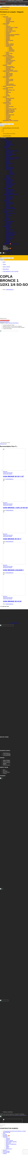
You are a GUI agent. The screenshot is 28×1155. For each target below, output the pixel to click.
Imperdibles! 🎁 (7, 248)
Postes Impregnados (9, 87)
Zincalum (7, 101)
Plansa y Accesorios (9, 61)
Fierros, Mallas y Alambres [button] (10, 71)
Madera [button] (5, 65)
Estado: (1, 318)
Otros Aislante (8, 19)
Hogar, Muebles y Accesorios (11, 108)
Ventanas (7, 54)
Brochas (7, 105)
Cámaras (10, 47)
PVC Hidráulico (9, 62)
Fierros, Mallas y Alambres (11, 1141)
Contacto (5, 773)
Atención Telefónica (7, 127)
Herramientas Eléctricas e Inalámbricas (13, 34)
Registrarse (8, 135)
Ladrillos (7, 81)
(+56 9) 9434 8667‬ (7, 755)
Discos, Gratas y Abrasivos (11, 30)
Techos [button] (5, 96)
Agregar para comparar (4, 321)
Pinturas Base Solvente (10, 114)
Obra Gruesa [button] (6, 76)
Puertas (7, 42)
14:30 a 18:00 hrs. (6, 762)
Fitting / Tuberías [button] (7, 55)
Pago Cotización (6, 772)
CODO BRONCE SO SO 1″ (12, 539)
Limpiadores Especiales (10, 109)
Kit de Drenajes (11, 50)
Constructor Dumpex (4, 9)
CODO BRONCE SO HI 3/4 (12, 601)
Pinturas (7, 113)
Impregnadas (8, 68)
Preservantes (8, 117)
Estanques (11, 48)
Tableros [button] (5, 88)
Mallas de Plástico (9, 75)
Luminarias (8, 37)
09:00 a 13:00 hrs (6, 764)
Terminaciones (9, 1148)
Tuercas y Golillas (9, 53)
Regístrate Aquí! (3, 443)
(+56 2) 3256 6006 (7, 754)
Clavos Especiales (9, 29)
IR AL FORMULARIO (14, 623)
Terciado (7, 94)
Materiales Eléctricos (9, 40)
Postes (7, 1145)
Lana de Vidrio (8, 17)
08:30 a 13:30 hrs (6, 761)
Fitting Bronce (8, 59)
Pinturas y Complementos (11, 1144)
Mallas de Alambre (9, 74)
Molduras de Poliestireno (10, 111)
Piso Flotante (8, 115)
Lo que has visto (6, 1152)
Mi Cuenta (5, 770)
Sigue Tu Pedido (9, 250)
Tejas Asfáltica (8, 100)
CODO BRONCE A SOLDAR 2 (13, 570)
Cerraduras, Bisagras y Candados (12, 27)
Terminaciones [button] (7, 102)
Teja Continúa (8, 99)
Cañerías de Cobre (9, 58)
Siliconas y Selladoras (10, 43)
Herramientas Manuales (10, 35)
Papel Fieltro (8, 20)
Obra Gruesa (8, 1142)
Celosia (7, 91)
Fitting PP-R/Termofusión (10, 60)
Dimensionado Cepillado (10, 67)
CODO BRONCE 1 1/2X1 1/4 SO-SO (15, 507)
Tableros (7, 1146)
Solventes (7, 118)
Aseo (7, 25)
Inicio (4, 245)
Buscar (2, 125)
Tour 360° (5, 247)
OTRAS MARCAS (10, 289)
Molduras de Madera (9, 112)
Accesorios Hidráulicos (10, 56)
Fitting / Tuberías (8, 322)
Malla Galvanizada (9, 73)
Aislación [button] (5, 16)
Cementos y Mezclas (9, 79)
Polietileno (8, 22)
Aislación (8, 1138)
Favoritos (5, 1149)
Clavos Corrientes (9, 28)
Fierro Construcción (9, 80)
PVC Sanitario (8, 63)
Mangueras (8, 39)
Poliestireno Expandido (10, 21)
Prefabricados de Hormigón (11, 85)
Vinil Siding (8, 95)
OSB (7, 93)
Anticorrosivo (8, 104)
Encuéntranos (3, 2)
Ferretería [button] (6, 23)
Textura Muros (8, 119)
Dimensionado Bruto (9, 66)
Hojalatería (8, 36)
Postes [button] (4, 86)
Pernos (7, 41)
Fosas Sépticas (11, 49)
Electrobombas (8, 32)
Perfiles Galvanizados (10, 84)
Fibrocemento (8, 92)
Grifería (7, 107)
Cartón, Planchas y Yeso (10, 89)
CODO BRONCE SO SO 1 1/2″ (13, 476)
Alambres (7, 72)
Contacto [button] (5, 249)
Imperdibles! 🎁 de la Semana (10, 120)
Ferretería (8, 1139)
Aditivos (7, 78)
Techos (7, 1147)
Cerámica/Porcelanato (10, 106)
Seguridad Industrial (9, 45)
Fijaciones (8, 33)
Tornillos (7, 52)
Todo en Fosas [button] (8, 46)
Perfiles (7, 82)
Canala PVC (8, 26)
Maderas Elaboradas (9, 69)
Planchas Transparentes (10, 98)
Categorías (5, 1136)
